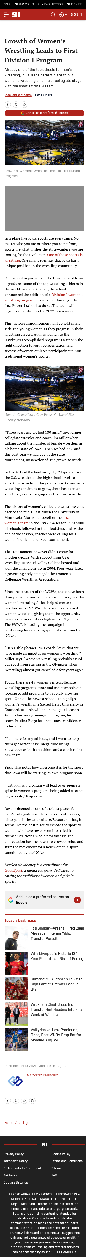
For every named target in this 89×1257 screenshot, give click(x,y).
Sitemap (57, 1168)
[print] (32, 1101)
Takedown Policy (16, 1161)
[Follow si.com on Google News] (77, 900)
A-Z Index (10, 1175)
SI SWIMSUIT (24, 4)
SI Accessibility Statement (22, 1168)
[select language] (63, 14)
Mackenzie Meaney (18, 95)
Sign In (76, 14)
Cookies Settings (16, 1182)
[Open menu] (6, 14)
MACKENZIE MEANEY (42, 1075)
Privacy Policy (14, 1154)
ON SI (8, 4)
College (23, 1123)
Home (9, 1123)
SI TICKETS (75, 4)
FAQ (54, 1175)
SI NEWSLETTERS (51, 4)
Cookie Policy (60, 1154)
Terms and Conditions (67, 1161)
